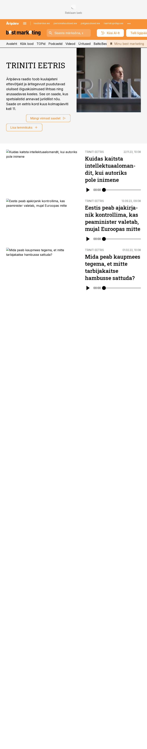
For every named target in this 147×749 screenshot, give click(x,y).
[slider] (104, 190)
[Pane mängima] (87, 190)
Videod (70, 44)
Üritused (84, 44)
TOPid (41, 44)
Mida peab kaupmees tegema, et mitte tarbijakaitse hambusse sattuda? (112, 267)
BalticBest (101, 44)
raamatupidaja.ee (113, 23)
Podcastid (55, 44)
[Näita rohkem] (129, 23)
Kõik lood (26, 44)
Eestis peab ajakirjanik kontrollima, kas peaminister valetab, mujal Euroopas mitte (112, 218)
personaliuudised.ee (65, 23)
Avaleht (11, 44)
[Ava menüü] (24, 23)
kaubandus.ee (42, 23)
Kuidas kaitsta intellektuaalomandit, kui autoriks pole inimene (110, 169)
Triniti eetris (94, 151)
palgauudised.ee (90, 23)
